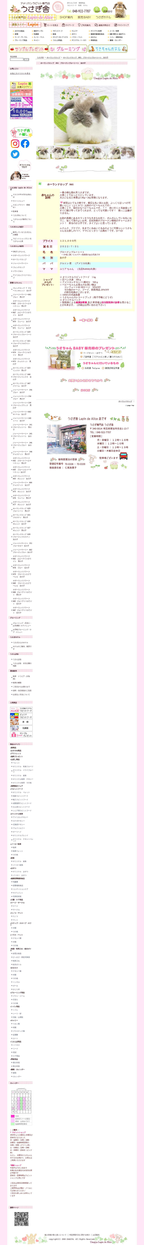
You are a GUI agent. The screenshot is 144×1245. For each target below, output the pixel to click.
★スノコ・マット (16, 913)
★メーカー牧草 (15, 844)
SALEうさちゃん (19, 252)
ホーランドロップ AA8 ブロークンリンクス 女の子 (22, 376)
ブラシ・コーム (19, 996)
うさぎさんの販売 (17, 246)
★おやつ (13, 868)
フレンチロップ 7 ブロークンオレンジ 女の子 (22, 289)
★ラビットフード (16, 789)
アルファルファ (19, 828)
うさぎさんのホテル (20, 643)
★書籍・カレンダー (17, 1069)
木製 (14, 928)
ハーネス (16, 1045)
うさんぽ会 (14, 654)
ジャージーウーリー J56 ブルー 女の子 (23, 391)
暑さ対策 (16, 1063)
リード (15, 1049)
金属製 (15, 1035)
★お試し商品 (15, 759)
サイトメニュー (19, 201)
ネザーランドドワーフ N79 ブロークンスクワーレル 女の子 (22, 574)
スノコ (15, 916)
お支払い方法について (21, 695)
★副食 (12, 858)
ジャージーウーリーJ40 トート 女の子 (23, 419)
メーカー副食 (18, 865)
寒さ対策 (16, 1066)
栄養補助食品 (18, 885)
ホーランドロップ (19, 259)
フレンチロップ (19, 267)
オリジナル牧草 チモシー (23, 779)
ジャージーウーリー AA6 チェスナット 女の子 (23, 484)
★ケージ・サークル (17, 903)
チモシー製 (17, 938)
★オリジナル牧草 (16, 814)
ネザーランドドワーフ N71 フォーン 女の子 (22, 326)
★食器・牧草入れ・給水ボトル (20, 949)
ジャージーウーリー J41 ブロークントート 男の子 (23, 427)
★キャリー (14, 1020)
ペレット (16, 763)
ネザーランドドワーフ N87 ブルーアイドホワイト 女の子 (22, 610)
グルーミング (15, 618)
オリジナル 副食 (19, 775)
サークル (16, 910)
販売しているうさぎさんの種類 (22, 233)
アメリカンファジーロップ (22, 276)
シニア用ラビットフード (22, 811)
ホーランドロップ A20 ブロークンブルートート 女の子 (23, 334)
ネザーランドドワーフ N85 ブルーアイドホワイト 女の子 (22, 601)
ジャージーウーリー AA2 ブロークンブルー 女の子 (23, 551)
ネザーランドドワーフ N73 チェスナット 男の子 (22, 361)
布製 (14, 1027)
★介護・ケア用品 (16, 900)
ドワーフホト (18, 271)
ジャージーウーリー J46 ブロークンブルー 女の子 (23, 445)
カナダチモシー (19, 821)
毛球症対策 (17, 896)
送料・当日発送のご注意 (22, 691)
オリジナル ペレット (21, 792)
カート (15, 1038)
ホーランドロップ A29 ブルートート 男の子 (22, 509)
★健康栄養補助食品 (17, 878)
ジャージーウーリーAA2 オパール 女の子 (23, 413)
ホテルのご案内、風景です (22, 647)
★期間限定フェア (16, 786)
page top (130, 405)
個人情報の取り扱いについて (56, 1235)
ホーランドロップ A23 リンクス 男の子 (22, 369)
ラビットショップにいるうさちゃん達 (22, 240)
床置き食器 (17, 954)
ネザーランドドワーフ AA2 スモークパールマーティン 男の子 (22, 460)
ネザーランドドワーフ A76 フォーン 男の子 (22, 497)
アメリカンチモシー (20, 817)
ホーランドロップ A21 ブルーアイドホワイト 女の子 (22, 343)
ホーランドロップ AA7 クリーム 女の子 (22, 384)
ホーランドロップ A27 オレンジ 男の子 (22, 529)
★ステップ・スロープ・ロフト (20, 924)
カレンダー (17, 1076)
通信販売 (13, 671)
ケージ (15, 906)
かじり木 (16, 989)
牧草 (14, 847)
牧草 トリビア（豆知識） (21, 677)
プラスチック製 (19, 1031)
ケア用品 (16, 1056)
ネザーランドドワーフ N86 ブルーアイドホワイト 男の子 (22, 592)
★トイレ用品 (15, 1006)
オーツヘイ (17, 832)
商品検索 (13, 57)
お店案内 (96, 1235)
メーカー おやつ (19, 875)
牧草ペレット (18, 851)
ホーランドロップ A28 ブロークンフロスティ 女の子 (22, 536)
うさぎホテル (15, 637)
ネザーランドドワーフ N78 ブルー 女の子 (21, 566)
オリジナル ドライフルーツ (23, 771)
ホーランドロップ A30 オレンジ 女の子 (22, 522)
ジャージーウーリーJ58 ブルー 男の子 (23, 397)
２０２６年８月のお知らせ (22, 196)
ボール (15, 986)
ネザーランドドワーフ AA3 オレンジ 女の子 (22, 477)
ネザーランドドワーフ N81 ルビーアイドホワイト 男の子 (22, 558)
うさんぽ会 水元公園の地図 (22, 664)
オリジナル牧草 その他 (22, 783)
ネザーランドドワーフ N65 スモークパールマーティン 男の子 (22, 303)
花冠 (14, 1052)
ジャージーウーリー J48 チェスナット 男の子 (23, 453)
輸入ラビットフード (20, 800)
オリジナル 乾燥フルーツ (23, 766)
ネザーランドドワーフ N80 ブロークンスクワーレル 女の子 (22, 583)
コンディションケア (20, 889)
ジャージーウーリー (20, 263)
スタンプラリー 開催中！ (21, 206)
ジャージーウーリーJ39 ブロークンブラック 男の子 (23, 405)
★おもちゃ (14, 968)
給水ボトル (17, 964)
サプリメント (18, 893)
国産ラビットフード (20, 796)
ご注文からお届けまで (21, 687)
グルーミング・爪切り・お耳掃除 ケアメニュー (22, 624)
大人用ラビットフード (21, 807)
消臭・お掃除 (18, 1017)
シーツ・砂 (17, 1014)
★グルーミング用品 (17, 993)
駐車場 (15, 211)
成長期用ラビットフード (22, 803)
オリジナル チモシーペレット (23, 840)
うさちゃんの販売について (22, 220)
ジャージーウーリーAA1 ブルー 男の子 (23, 296)
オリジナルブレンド (20, 835)
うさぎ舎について (19, 215)
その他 (15, 855)
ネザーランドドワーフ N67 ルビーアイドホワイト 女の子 (22, 312)
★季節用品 (14, 1059)
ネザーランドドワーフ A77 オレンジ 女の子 (22, 503)
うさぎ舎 (40, 57)
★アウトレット (15, 754)
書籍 (14, 1073)
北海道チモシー (19, 825)
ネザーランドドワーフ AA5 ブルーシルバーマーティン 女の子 (22, 469)
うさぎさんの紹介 (17, 227)
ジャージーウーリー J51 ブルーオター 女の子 (23, 544)
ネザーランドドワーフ (21, 255)
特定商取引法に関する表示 (79, 1235)
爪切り (15, 1000)
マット (15, 920)
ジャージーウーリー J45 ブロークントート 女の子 (23, 436)
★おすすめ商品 (15, 751)
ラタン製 (16, 1024)
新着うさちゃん (16, 283)
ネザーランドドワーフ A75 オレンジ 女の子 (22, 490)
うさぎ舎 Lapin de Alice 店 (21, 188)
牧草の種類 (17, 683)
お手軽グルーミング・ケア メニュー (22, 631)
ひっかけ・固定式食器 (21, 957)
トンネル (16, 982)
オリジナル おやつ (20, 872)
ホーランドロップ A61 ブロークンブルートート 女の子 (85, 57)
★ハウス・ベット (16, 935)
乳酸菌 (15, 882)
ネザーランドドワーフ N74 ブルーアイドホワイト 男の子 (22, 352)
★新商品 (13, 748)
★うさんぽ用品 (15, 1042)
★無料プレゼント (16, 756)
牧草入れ (16, 961)
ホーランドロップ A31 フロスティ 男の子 (22, 516)
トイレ (15, 1010)
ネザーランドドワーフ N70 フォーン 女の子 (22, 320)
